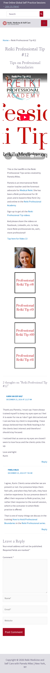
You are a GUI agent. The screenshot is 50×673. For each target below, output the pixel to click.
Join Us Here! (12, 6)
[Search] (41, 14)
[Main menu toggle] (44, 23)
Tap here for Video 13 (17, 238)
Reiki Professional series (33, 523)
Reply (44, 461)
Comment (8, 557)
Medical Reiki (26, 190)
